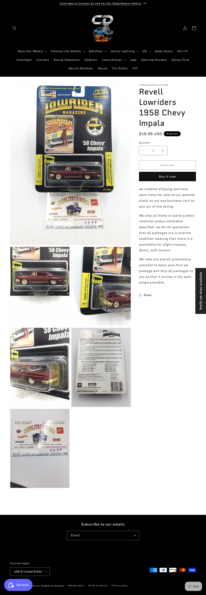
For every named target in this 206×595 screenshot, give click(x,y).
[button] (14, 28)
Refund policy (76, 585)
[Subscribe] (134, 535)
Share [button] (148, 295)
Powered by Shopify (52, 585)
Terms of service (97, 585)
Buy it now (167, 176)
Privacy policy (120, 585)
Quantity (144, 143)
